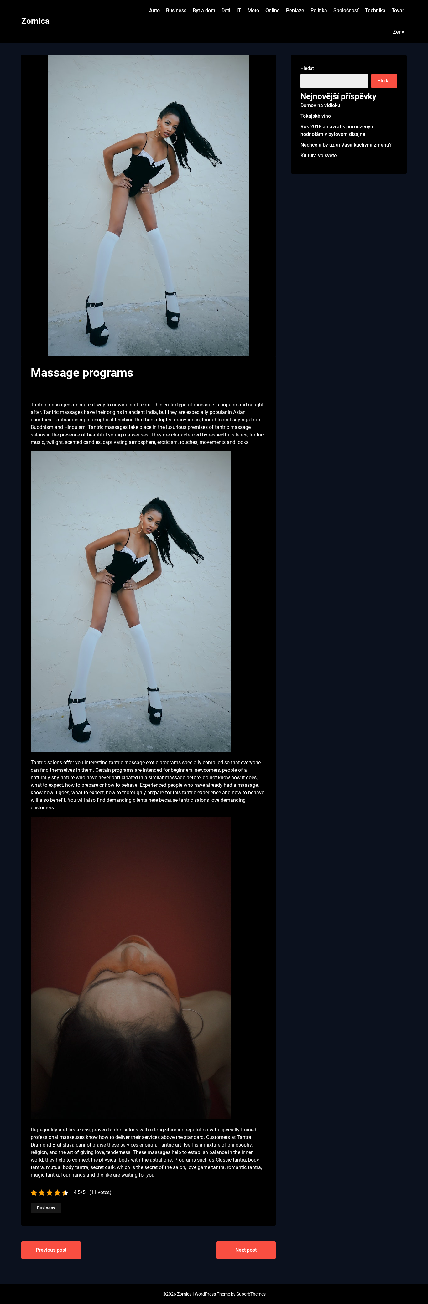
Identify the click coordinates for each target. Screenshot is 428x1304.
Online (272, 10)
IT (239, 10)
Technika (375, 10)
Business (176, 10)
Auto (154, 10)
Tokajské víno (315, 116)
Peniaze (295, 10)
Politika (319, 10)
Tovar (398, 10)
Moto (253, 10)
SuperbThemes (251, 1293)
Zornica (35, 21)
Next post (246, 1250)
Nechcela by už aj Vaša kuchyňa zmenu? (346, 145)
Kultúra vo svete (318, 155)
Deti (226, 10)
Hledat (307, 68)
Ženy (398, 32)
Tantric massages (50, 405)
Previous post (51, 1250)
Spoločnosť (346, 10)
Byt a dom (204, 10)
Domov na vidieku (320, 105)
